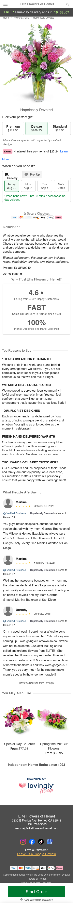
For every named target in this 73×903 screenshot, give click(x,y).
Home (6, 17)
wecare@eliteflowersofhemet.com (36, 828)
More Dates (61, 186)
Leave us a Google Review (36, 854)
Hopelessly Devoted (42, 513)
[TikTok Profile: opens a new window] (41, 842)
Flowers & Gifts (21, 17)
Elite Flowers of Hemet (37, 4)
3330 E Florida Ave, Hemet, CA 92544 (36, 820)
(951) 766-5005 (37, 824)
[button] (64, 894)
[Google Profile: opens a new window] (50, 842)
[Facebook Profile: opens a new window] (32, 842)
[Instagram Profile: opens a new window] (23, 842)
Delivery (12, 177)
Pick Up (35, 174)
